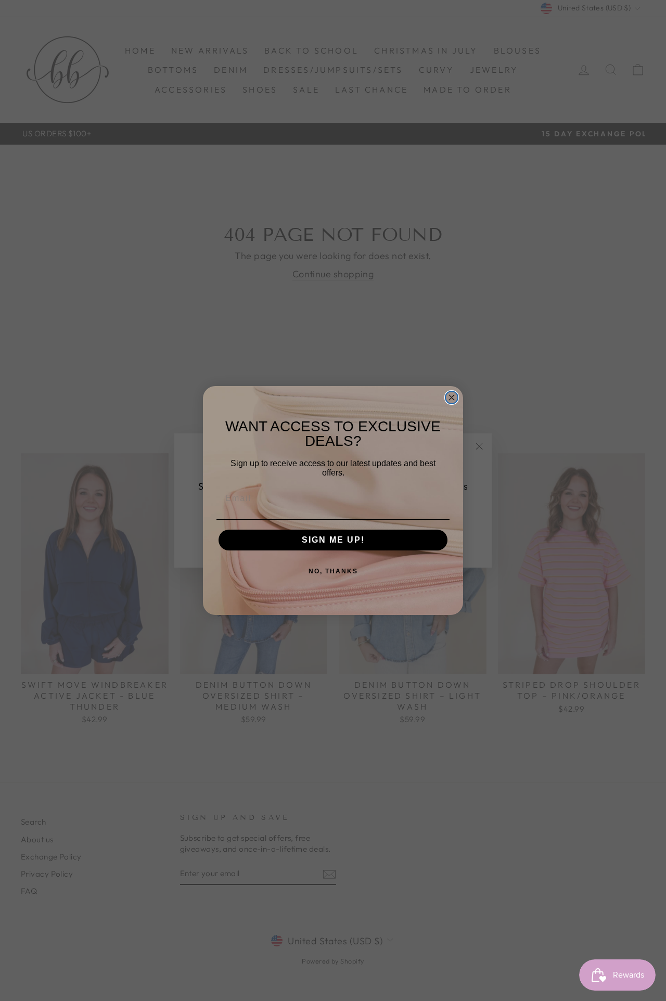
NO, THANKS (333, 571)
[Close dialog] (451, 397)
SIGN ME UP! (333, 539)
